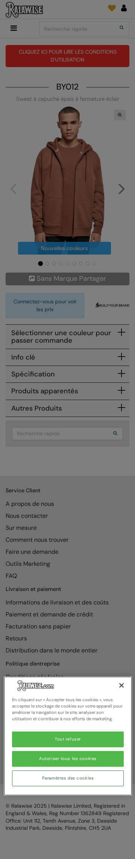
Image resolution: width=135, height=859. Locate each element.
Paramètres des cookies (68, 778)
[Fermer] (121, 685)
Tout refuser (68, 739)
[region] (68, 736)
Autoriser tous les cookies (68, 759)
